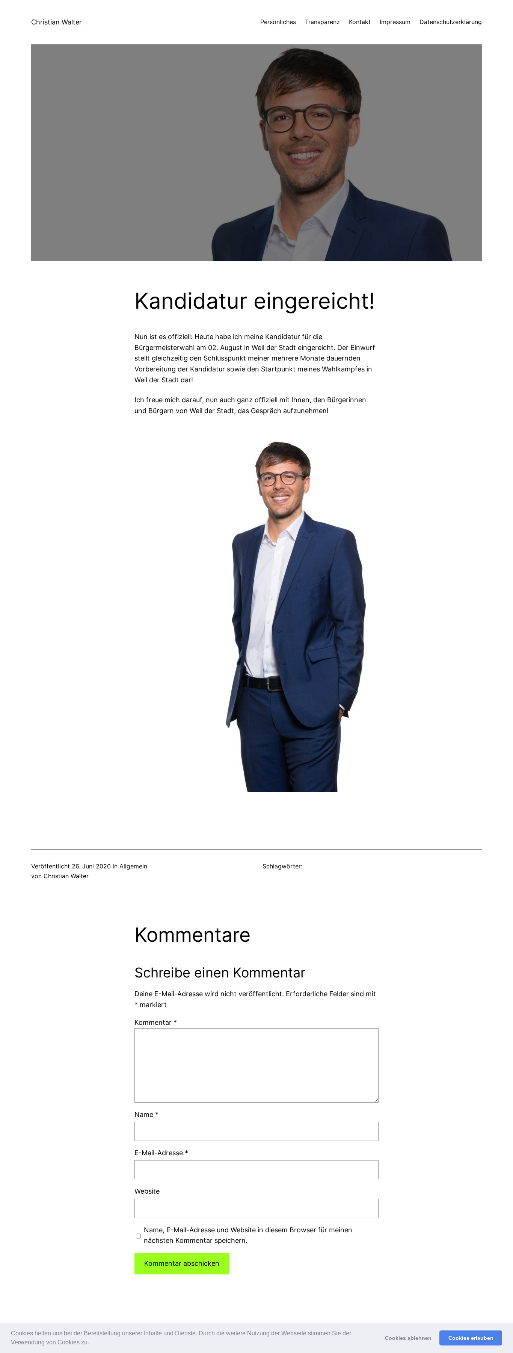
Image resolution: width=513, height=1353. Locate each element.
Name (146, 1114)
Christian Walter (56, 22)
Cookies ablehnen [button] (408, 1338)
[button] (92, 1343)
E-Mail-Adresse (161, 1153)
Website (147, 1191)
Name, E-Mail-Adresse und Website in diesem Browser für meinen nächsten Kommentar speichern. (248, 1235)
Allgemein (133, 866)
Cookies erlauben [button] (470, 1338)
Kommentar (155, 1022)
